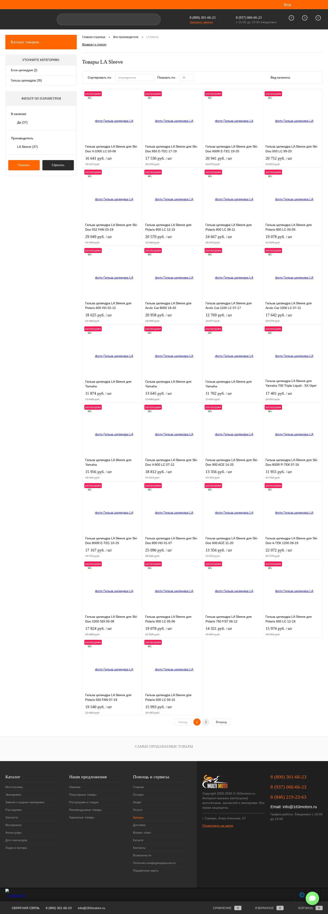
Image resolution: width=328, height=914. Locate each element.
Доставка (139, 825)
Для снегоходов (16, 840)
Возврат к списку (94, 44)
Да (22, 122)
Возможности (142, 855)
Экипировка (13, 794)
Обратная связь (25, 908)
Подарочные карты (145, 870)
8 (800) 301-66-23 (203, 17)
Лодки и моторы (16, 847)
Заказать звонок (201, 22)
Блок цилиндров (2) (24, 70)
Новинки (74, 787)
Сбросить (58, 165)
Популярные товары (82, 794)
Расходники (13, 810)
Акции (137, 802)
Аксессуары (13, 832)
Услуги (137, 810)
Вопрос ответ (142, 832)
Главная (138, 787)
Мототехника (14, 787)
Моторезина (13, 825)
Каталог (138, 840)
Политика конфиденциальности (154, 863)
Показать (24, 165)
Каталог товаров (25, 42)
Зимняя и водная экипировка (24, 802)
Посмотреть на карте (217, 825)
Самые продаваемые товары (164, 746)
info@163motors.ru (300, 807)
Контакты (139, 847)
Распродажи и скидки (83, 802)
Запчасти (11, 817)
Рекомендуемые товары (85, 810)
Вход (287, 4)
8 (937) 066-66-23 (288, 787)
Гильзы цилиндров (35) (26, 80)
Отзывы (138, 794)
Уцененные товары (81, 817)
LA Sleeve (27, 146)
